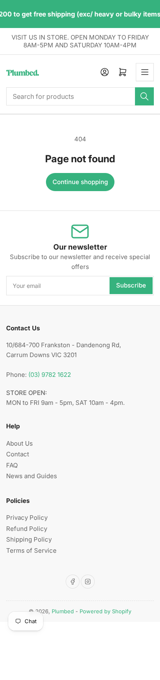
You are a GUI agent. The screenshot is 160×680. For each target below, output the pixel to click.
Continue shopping (80, 182)
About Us (19, 443)
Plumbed (63, 611)
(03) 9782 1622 (49, 375)
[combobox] (80, 96)
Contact (17, 454)
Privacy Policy (27, 517)
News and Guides (31, 476)
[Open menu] (145, 72)
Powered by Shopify (105, 611)
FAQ (12, 465)
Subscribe (131, 285)
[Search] (144, 96)
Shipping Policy (29, 539)
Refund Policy (26, 529)
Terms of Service (31, 550)
